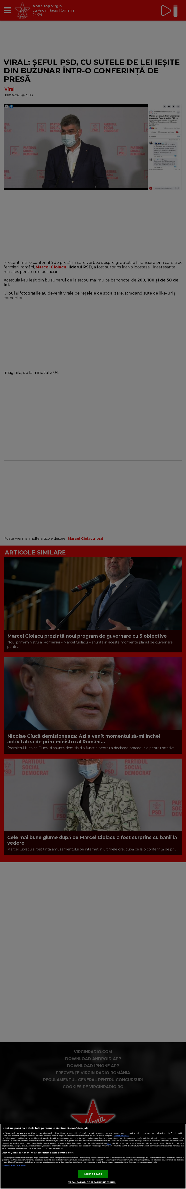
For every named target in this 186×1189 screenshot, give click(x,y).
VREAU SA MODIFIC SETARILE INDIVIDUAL (92, 1182)
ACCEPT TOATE (93, 1174)
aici (109, 1143)
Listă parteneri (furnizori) (14, 1165)
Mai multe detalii (121, 1136)
